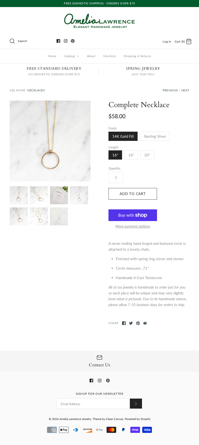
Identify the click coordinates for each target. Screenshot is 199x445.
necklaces (36, 90)
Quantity (114, 168)
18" (131, 155)
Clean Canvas (114, 419)
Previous (170, 90)
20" (147, 155)
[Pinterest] (73, 41)
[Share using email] (145, 323)
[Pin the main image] (138, 323)
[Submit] (136, 404)
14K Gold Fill (123, 136)
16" (115, 155)
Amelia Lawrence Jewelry (75, 419)
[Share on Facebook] (124, 323)
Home (52, 56)
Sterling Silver (155, 136)
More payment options (133, 226)
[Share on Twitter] (131, 323)
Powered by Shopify (137, 419)
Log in (167, 41)
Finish (112, 128)
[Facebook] (58, 41)
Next (185, 90)
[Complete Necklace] (59, 195)
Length (113, 147)
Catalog (71, 56)
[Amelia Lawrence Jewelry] (99, 15)
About (91, 56)
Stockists (109, 56)
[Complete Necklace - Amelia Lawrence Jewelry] (50, 141)
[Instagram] (65, 41)
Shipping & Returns (137, 56)
